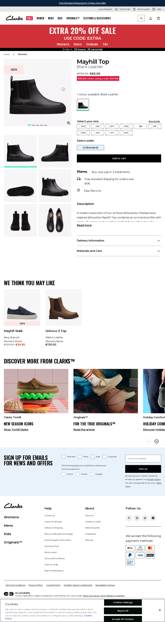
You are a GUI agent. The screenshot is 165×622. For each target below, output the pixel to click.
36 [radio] (97, 126)
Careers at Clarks (93, 521)
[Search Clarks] (141, 18)
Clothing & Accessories (97, 18)
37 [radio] (111, 126)
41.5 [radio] (126, 132)
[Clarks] (14, 18)
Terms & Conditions (15, 585)
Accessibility (90, 534)
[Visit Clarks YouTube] (153, 518)
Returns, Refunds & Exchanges (58, 534)
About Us (89, 515)
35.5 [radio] (83, 126)
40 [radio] (97, 132)
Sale (29, 18)
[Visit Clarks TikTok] (145, 518)
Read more (84, 225)
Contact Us (49, 515)
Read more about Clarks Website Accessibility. (104, 595)
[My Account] (150, 18)
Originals (92, 44)
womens (22, 54)
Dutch (70, 474)
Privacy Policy (154, 479)
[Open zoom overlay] (68, 123)
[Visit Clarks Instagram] (137, 518)
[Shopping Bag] (158, 18)
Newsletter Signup (105, 585)
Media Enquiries (92, 528)
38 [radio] (140, 126)
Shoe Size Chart (51, 546)
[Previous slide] (149, 441)
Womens (71, 456)
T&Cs (158, 483)
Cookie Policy (53, 585)
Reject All (122, 610)
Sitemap (89, 540)
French (84, 474)
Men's (78, 44)
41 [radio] (112, 132)
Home (7, 54)
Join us (143, 468)
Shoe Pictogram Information (57, 540)
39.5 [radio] (83, 132)
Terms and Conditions (54, 558)
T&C (105, 44)
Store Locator (50, 552)
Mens (51, 18)
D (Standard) (90, 147)
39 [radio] (154, 126)
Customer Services (53, 521)
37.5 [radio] (126, 126)
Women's (63, 44)
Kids (60, 18)
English (99, 474)
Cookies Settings (123, 602)
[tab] (20, 151)
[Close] (159, 610)
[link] (22, 320)
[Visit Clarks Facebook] (129, 518)
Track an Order (51, 564)
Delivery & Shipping (53, 528)
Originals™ (72, 18)
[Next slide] (63, 89)
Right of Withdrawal (53, 570)
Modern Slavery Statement (78, 585)
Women (40, 18)
